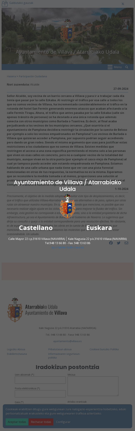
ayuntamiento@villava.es (67, 247)
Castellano (36, 227)
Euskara (99, 227)
